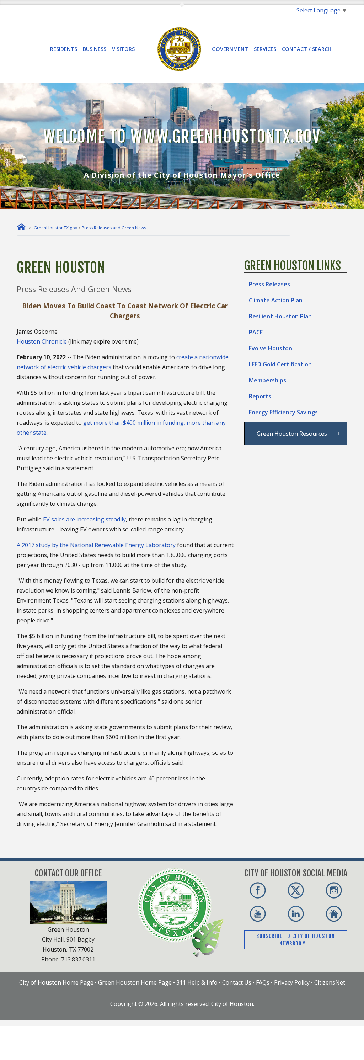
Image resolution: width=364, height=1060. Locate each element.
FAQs (262, 982)
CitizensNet (329, 982)
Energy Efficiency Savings (283, 412)
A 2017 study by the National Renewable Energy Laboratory (96, 545)
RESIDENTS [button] (63, 49)
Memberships (267, 380)
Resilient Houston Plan (280, 316)
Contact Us (236, 982)
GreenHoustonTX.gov (55, 228)
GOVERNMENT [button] (230, 49)
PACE (256, 332)
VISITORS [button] (123, 49)
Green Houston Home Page (135, 982)
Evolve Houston (270, 348)
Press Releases (269, 284)
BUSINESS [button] (94, 49)
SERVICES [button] (265, 49)
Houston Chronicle (42, 341)
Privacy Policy (292, 982)
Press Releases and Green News (114, 228)
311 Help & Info (197, 982)
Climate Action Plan (276, 300)
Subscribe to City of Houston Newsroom (295, 940)
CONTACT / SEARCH (306, 49)
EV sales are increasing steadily (84, 519)
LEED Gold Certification (280, 364)
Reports (260, 396)
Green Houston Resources (291, 434)
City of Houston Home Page (56, 982)
